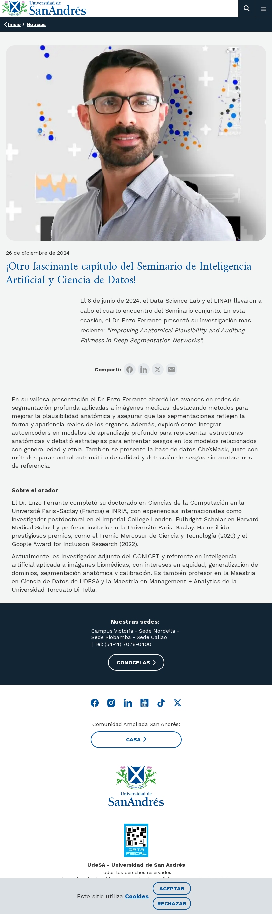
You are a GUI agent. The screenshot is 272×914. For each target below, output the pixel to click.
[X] (158, 369)
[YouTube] (144, 703)
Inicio (14, 24)
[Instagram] (111, 703)
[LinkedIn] (144, 369)
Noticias (36, 24)
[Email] (171, 369)
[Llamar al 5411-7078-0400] (136, 840)
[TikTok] (161, 703)
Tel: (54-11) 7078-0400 (122, 644)
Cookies (137, 896)
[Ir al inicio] (136, 786)
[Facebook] (130, 369)
